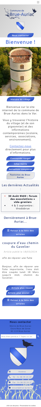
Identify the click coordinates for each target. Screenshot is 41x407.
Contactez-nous (20, 146)
